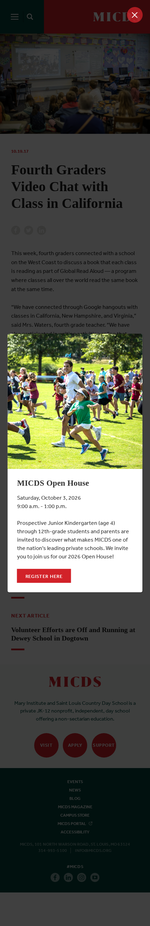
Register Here (44, 576)
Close (135, 15)
